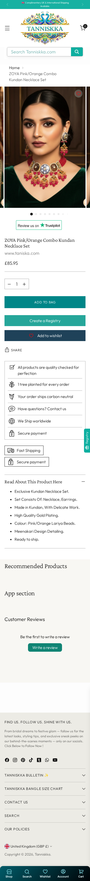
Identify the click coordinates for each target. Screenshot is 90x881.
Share (16, 350)
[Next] (82, 4)
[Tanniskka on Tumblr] (39, 760)
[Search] (27, 871)
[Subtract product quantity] (9, 284)
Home (14, 67)
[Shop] (9, 871)
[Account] (63, 871)
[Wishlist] (45, 871)
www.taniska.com (21, 253)
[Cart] (81, 871)
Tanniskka (42, 854)
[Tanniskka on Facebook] (7, 760)
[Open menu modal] (7, 28)
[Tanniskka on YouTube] (55, 760)
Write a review (45, 647)
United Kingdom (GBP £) (29, 846)
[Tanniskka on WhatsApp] (47, 760)
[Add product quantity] (24, 284)
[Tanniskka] (45, 28)
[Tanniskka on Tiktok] (31, 760)
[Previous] (7, 4)
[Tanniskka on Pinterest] (23, 760)
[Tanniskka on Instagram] (15, 760)
